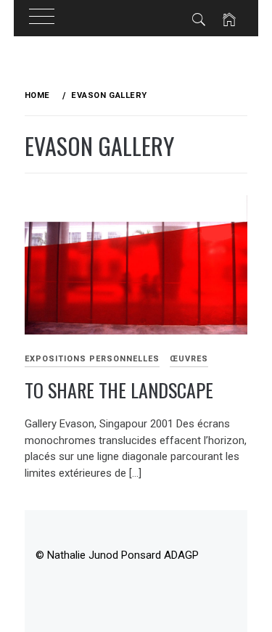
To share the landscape (119, 390)
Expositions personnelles (92, 359)
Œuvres (189, 359)
